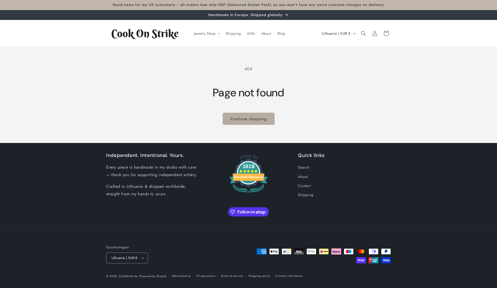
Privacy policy (206, 276)
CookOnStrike (128, 276)
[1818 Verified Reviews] (248, 194)
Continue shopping (248, 119)
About (303, 176)
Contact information (289, 276)
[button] (207, 33)
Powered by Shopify (153, 276)
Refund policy (181, 276)
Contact (304, 185)
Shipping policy (259, 276)
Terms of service (232, 276)
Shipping (305, 194)
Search (304, 167)
